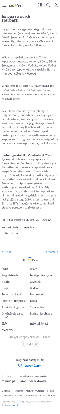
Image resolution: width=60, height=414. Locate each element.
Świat (5, 269)
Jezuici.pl (8, 376)
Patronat (52, 395)
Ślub (4, 323)
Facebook (23, 344)
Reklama (19, 395)
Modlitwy (7, 330)
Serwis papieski (11, 294)
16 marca (11, 233)
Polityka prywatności (35, 390)
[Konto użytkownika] (55, 5)
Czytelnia (35, 281)
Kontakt (50, 390)
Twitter (30, 344)
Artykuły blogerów (13, 307)
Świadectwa (37, 307)
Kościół (6, 281)
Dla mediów (7, 395)
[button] (40, 5)
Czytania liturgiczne (14, 300)
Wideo (34, 288)
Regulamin (18, 390)
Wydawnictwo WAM (33, 376)
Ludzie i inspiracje (41, 313)
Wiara (33, 269)
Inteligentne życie (41, 275)
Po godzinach (10, 275)
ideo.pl (15, 405)
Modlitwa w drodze (33, 381)
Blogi (5, 288)
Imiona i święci (39, 323)
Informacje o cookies (35, 395)
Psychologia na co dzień (12, 315)
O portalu (6, 390)
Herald (8, 251)
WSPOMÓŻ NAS (33, 365)
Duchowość (37, 294)
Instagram (36, 344)
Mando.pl (8, 381)
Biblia (33, 300)
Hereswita (49, 251)
